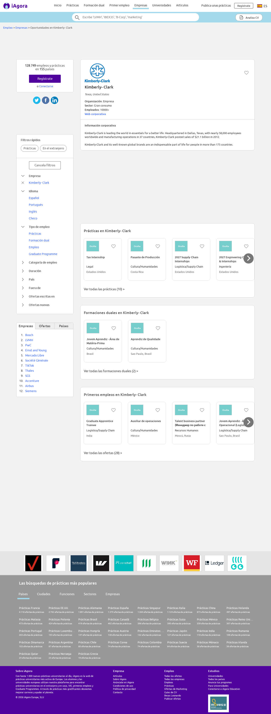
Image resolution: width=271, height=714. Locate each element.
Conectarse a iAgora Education (224, 688)
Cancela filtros (45, 165)
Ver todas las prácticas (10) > (104, 289)
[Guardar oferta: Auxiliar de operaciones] (158, 410)
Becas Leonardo (172, 695)
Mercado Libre (34, 355)
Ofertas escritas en (42, 296)
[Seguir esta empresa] (246, 73)
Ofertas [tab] (44, 326)
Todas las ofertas (173, 676)
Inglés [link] (33, 211)
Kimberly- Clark (39, 182)
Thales (29, 370)
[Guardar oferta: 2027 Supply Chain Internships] (202, 246)
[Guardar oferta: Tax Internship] (113, 246)
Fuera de (35, 288)
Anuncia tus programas (220, 682)
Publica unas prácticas (216, 5)
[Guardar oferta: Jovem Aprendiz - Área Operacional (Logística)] (246, 410)
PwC (28, 345)
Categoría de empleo (43, 262)
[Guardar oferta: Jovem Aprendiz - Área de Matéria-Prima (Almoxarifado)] (114, 328)
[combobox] (135, 17)
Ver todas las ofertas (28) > (103, 453)
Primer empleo (119, 5)
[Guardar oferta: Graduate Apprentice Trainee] (113, 410)
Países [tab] (63, 326)
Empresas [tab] (26, 326)
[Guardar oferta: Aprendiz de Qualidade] (158, 328)
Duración (35, 271)
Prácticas (72, 5)
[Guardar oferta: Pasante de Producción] (158, 246)
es (265, 6)
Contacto (117, 692)
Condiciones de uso (123, 685)
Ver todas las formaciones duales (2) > (111, 371)
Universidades (161, 5)
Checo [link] (33, 218)
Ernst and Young (36, 350)
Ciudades (43, 594)
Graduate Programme (43, 254)
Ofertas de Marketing (175, 688)
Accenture (32, 381)
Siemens (30, 391)
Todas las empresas (174, 679)
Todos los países (216, 679)
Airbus (29, 386)
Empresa (34, 176)
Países (23, 594)
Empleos (168, 682)
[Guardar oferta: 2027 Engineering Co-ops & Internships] (246, 246)
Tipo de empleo (39, 227)
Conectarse (46, 86)
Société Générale (36, 360)
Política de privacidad (124, 688)
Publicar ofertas (172, 698)
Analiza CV (252, 17)
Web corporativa (95, 114)
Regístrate (45, 78)
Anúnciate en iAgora (123, 682)
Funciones (67, 594)
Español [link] (34, 198)
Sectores (90, 594)
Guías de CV (170, 692)
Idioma (33, 191)
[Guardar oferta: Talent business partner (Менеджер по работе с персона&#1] (202, 410)
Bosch (29, 335)
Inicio (57, 5)
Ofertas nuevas (39, 305)
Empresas (140, 5)
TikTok (29, 365)
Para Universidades (218, 685)
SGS (27, 375)
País (31, 279)
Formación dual (94, 5)
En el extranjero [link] (53, 148)
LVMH (29, 340)
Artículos (182, 5)
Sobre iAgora (119, 679)
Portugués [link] (36, 204)
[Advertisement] (135, 45)
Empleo (8, 27)
